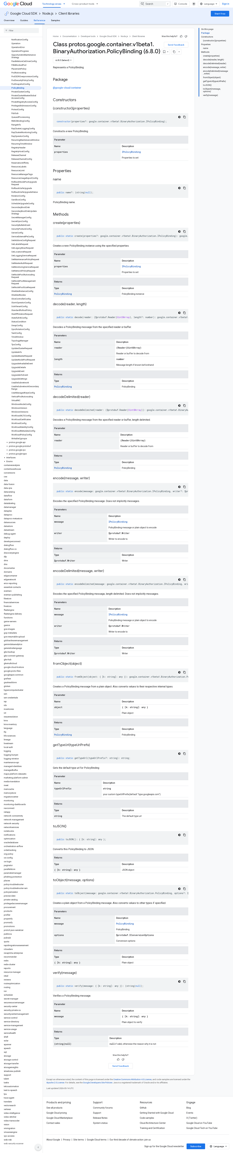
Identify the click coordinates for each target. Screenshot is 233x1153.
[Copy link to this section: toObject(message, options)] (97, 880)
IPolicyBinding (131, 151)
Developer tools (88, 36)
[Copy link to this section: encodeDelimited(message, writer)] (107, 571)
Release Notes (100, 1118)
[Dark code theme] (179, 117)
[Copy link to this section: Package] (71, 80)
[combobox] (155, 4)
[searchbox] (21, 30)
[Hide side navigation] (38, 1147)
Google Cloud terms (97, 1139)
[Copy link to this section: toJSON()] (69, 826)
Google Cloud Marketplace (59, 1118)
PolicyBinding (63, 293)
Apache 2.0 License (55, 1082)
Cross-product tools (83, 3)
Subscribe (195, 1146)
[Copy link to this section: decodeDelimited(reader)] (93, 397)
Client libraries (68, 14)
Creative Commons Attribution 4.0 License (132, 1079)
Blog (188, 1107)
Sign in (225, 4)
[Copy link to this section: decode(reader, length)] (90, 304)
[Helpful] (181, 36)
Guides (24, 20)
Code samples (147, 1118)
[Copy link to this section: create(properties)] (83, 223)
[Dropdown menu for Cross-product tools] (98, 4)
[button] (20, 442)
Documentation (70, 36)
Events (189, 1113)
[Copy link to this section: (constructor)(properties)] (93, 109)
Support (97, 1113)
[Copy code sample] (184, 117)
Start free (220, 13)
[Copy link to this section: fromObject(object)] (85, 664)
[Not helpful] (186, 36)
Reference (39, 20)
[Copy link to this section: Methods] (73, 215)
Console (182, 3)
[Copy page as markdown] (174, 51)
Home (55, 36)
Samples (55, 20)
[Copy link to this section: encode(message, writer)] (93, 478)
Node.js (47, 14)
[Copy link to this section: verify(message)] (80, 973)
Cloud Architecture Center (153, 1123)
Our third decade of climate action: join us (130, 1139)
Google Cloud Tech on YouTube (201, 1128)
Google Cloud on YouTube (199, 1123)
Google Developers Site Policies (97, 1082)
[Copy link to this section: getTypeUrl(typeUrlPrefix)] (93, 745)
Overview (9, 20)
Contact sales (53, 1123)
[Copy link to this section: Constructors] (80, 100)
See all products (54, 1107)
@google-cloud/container (67, 87)
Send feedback (176, 44)
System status (100, 1123)
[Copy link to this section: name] (64, 180)
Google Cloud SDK (23, 14)
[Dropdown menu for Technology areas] (65, 4)
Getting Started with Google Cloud (157, 1113)
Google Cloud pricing (56, 1113)
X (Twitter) (191, 1118)
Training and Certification (152, 1128)
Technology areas (51, 3)
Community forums (103, 1107)
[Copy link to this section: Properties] (75, 171)
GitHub (143, 1107)
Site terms (78, 1139)
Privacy (66, 1139)
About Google (53, 1139)
